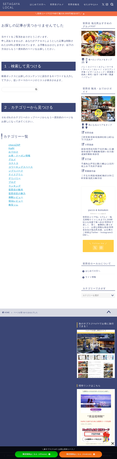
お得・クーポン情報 (19, 155)
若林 (93, 137)
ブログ (12, 182)
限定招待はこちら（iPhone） (35, 454)
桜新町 (99, 176)
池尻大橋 (92, 178)
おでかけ (13, 152)
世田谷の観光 (16, 189)
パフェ (86, 77)
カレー (96, 69)
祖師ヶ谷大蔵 (107, 152)
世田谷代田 (91, 149)
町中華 (104, 75)
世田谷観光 (73, 4)
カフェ (101, 67)
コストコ (13, 163)
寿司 (90, 75)
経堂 (88, 152)
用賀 (93, 176)
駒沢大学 (107, 176)
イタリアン (108, 69)
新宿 (83, 149)
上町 (109, 137)
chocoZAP (14, 145)
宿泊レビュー (16, 201)
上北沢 (110, 164)
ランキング (15, 186)
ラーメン (87, 69)
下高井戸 (88, 140)
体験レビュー (16, 197)
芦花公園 (95, 164)
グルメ (12, 159)
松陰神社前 (101, 137)
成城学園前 (86, 154)
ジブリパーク (16, 171)
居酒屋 (110, 72)
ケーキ (110, 67)
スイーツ (92, 67)
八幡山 (103, 164)
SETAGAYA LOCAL (11, 5)
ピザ (90, 72)
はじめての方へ (38, 4)
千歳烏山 (85, 164)
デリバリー (15, 178)
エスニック (99, 72)
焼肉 (83, 75)
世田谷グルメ (57, 4)
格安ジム (13, 205)
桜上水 (84, 166)
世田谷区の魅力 (17, 193)
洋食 (83, 72)
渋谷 (100, 178)
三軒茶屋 (85, 137)
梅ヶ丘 (108, 149)
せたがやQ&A (91, 4)
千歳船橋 (95, 152)
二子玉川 (85, 176)
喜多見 (96, 154)
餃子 (96, 75)
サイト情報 (90, 277)
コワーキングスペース (21, 167)
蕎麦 (111, 75)
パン (83, 67)
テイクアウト (16, 174)
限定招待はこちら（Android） (79, 454)
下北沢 (101, 149)
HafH (11, 148)
